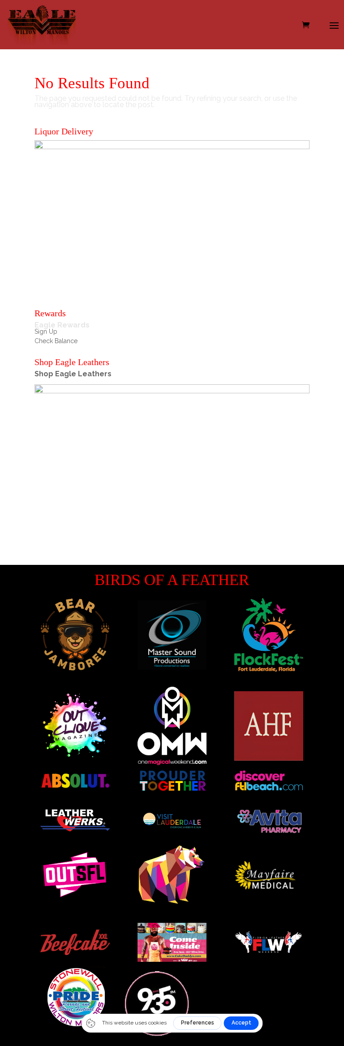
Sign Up (45, 331)
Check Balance (55, 340)
